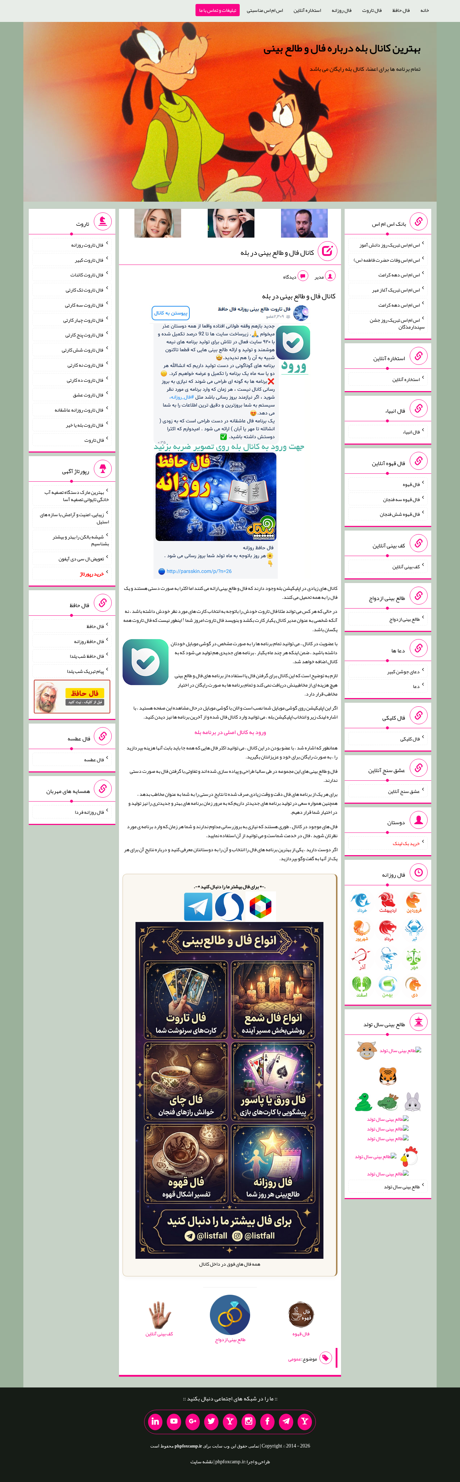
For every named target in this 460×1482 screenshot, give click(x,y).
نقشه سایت (201, 1461)
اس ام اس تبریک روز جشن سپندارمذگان (397, 323)
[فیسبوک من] (267, 1422)
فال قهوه (411, 484)
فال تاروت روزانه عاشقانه (79, 410)
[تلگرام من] (286, 1422)
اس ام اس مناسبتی (265, 10)
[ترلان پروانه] (231, 225)
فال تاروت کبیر (89, 259)
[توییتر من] (211, 1422)
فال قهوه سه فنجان (401, 499)
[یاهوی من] (305, 1422)
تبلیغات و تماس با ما (217, 10)
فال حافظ (401, 10)
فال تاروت (372, 10)
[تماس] (230, 1422)
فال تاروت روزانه (87, 245)
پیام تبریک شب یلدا (85, 671)
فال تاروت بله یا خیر (85, 425)
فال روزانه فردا (89, 812)
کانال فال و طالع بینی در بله (277, 252)
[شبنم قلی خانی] (157, 225)
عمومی (294, 1359)
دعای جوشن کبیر (403, 671)
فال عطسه (94, 759)
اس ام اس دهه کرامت (399, 275)
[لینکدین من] (155, 1422)
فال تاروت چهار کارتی (83, 320)
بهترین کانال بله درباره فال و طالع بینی (342, 48)
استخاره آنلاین (307, 10)
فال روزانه (341, 10)
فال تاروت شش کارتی (83, 350)
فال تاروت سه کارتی (84, 305)
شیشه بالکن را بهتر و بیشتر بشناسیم (80, 540)
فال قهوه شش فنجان (400, 514)
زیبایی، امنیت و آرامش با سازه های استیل (74, 518)
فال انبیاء (411, 432)
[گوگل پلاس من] (192, 1422)
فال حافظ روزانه (89, 641)
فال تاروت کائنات (87, 275)
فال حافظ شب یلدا (87, 656)
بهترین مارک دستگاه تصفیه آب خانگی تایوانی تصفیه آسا (77, 495)
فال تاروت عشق (88, 395)
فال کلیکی (410, 739)
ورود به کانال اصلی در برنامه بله (230, 732)
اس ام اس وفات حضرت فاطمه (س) (387, 259)
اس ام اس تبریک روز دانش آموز (389, 245)
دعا (416, 686)
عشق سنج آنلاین (404, 791)
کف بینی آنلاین (406, 566)
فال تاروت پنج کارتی (84, 335)
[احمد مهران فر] (304, 225)
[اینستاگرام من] (249, 1422)
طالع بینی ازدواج (404, 619)
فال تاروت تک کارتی (85, 290)
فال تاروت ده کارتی (85, 380)
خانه (424, 10)
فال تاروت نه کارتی (86, 365)
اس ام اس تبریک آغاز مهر (396, 290)
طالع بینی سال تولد (402, 1186)
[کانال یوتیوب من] (174, 1422)
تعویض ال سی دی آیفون (81, 559)
